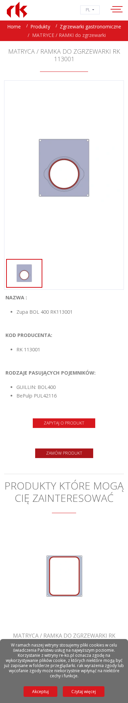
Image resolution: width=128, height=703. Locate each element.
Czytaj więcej (83, 691)
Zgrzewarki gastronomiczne (90, 26)
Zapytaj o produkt (64, 423)
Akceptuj (40, 691)
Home (14, 26)
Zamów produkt (64, 453)
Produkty (40, 26)
